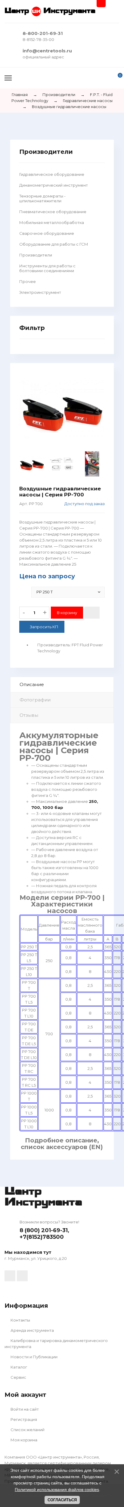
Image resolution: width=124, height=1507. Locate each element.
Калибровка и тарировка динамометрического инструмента (56, 1343)
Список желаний (27, 1429)
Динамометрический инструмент (53, 185)
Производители (35, 255)
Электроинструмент (40, 292)
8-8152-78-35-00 (38, 39)
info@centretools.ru (47, 51)
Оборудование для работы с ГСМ (53, 244)
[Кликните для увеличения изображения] (62, 409)
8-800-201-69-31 (43, 33)
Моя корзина (23, 1439)
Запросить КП (44, 626)
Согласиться (62, 1500)
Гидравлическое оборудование (51, 174)
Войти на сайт (24, 1409)
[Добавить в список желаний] (92, 613)
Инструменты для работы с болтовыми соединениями (47, 268)
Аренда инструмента (32, 1330)
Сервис (18, 1377)
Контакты (20, 1320)
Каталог (18, 1367)
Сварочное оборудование (46, 233)
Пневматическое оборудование (52, 211)
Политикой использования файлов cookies (57, 1489)
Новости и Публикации (33, 1356)
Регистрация (23, 1419)
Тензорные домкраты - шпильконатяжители (42, 198)
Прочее (27, 281)
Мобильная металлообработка (51, 222)
